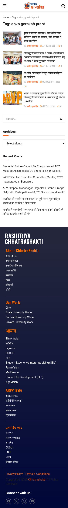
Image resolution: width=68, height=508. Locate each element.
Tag (14, 17)
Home (6, 17)
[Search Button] (63, 5)
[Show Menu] (4, 5)
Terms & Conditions (37, 474)
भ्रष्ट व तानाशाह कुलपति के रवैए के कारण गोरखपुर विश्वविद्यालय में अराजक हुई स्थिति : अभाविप (44, 97)
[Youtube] (32, 501)
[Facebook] (8, 501)
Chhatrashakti (36, 479)
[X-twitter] (16, 501)
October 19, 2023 (51, 82)
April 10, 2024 (49, 66)
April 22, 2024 (49, 46)
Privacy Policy (14, 474)
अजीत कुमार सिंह (32, 46)
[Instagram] (24, 501)
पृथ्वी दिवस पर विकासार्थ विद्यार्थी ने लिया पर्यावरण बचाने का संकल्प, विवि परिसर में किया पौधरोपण (42, 37)
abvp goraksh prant (29, 17)
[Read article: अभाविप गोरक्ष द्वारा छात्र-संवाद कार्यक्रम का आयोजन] (12, 78)
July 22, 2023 (48, 106)
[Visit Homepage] (34, 5)
